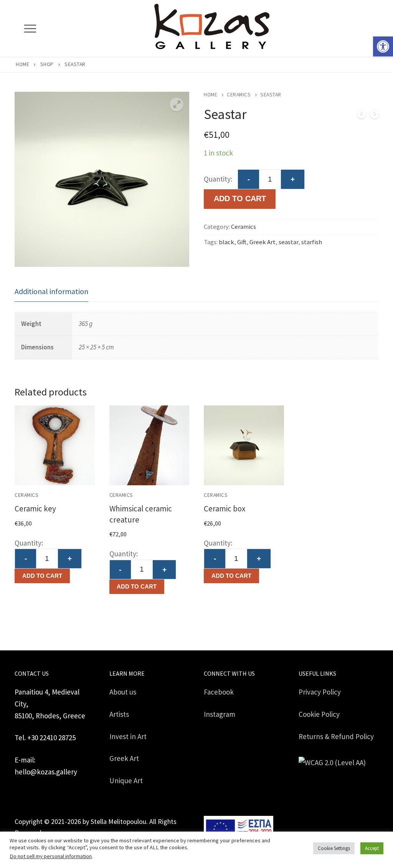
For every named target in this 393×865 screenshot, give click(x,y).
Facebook (219, 691)
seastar (288, 242)
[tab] (51, 291)
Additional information (51, 291)
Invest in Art (128, 736)
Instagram (219, 714)
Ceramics (239, 94)
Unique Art (126, 780)
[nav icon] (30, 28)
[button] (383, 46)
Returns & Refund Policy (336, 736)
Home (22, 64)
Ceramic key (35, 508)
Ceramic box (224, 508)
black (226, 242)
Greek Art (262, 242)
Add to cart (42, 575)
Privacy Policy (320, 691)
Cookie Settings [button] (334, 848)
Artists (119, 714)
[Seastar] (374, 115)
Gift (241, 242)
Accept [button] (372, 848)
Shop (47, 64)
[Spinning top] (361, 115)
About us (122, 691)
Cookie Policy (319, 714)
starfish (311, 242)
